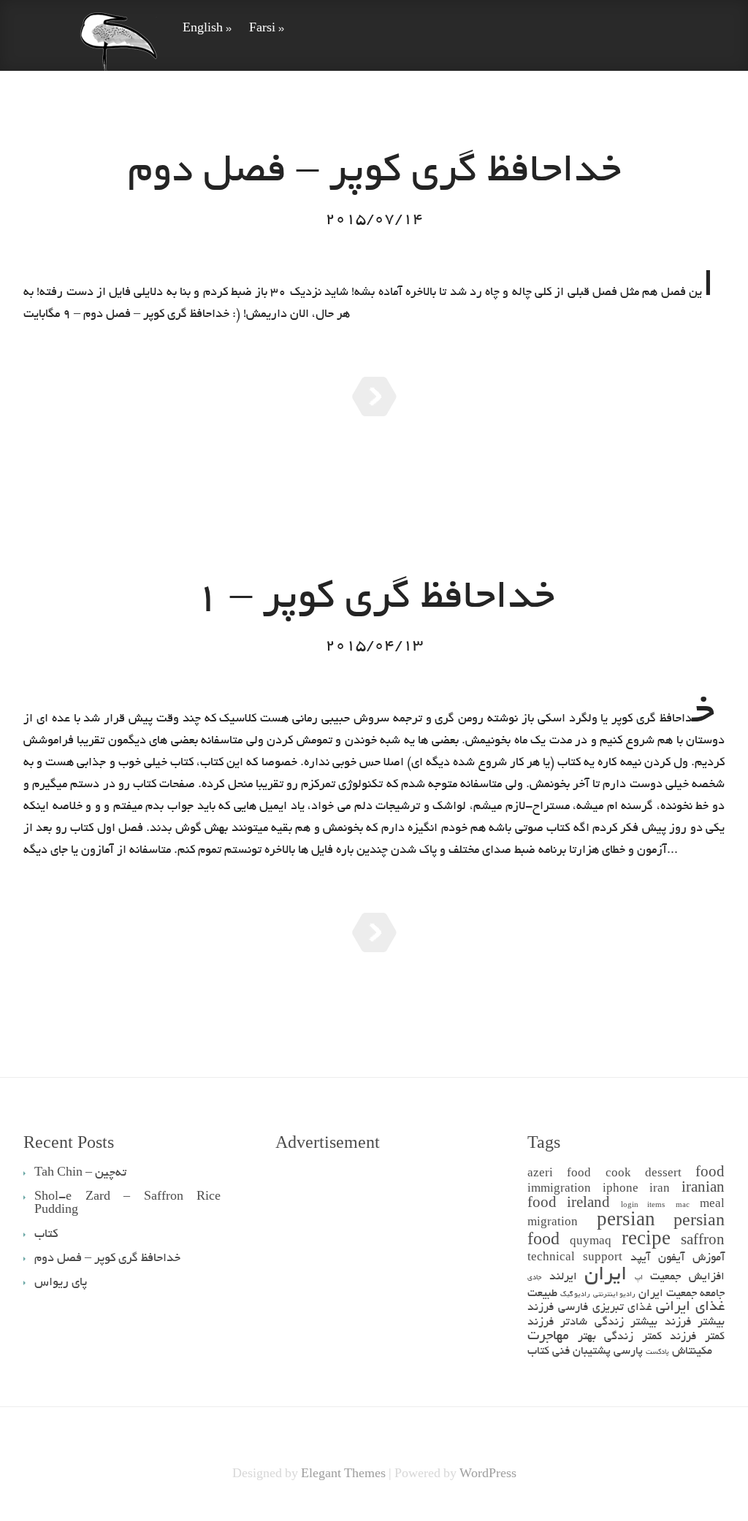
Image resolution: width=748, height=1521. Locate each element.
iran (659, 1190)
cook (618, 1174)
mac (683, 1206)
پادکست (657, 1353)
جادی (534, 1278)
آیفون (671, 1258)
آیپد (640, 1258)
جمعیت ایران (667, 1294)
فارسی (573, 1308)
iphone (620, 1190)
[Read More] (374, 396)
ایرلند (563, 1277)
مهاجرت (548, 1336)
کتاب (538, 1352)
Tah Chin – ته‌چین (80, 1173)
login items (643, 1206)
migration (552, 1223)
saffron (703, 1241)
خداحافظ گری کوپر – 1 (374, 599)
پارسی (628, 1352)
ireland (588, 1204)
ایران (605, 1276)
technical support (574, 1258)
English (207, 29)
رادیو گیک (575, 1295)
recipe (646, 1241)
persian (626, 1222)
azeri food (559, 1174)
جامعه (712, 1294)
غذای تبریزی (622, 1308)
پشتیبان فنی (581, 1352)
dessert (663, 1174)
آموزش (708, 1258)
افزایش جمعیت (687, 1277)
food (710, 1173)
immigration (559, 1190)
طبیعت (542, 1294)
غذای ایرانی (690, 1307)
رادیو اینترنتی (614, 1295)
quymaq (590, 1242)
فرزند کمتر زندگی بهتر (637, 1337)
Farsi (266, 29)
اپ (639, 1278)
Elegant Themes (343, 1475)
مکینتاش (692, 1352)
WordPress (487, 1475)
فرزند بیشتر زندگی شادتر (625, 1323)
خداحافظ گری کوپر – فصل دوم (374, 173)
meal (712, 1205)
